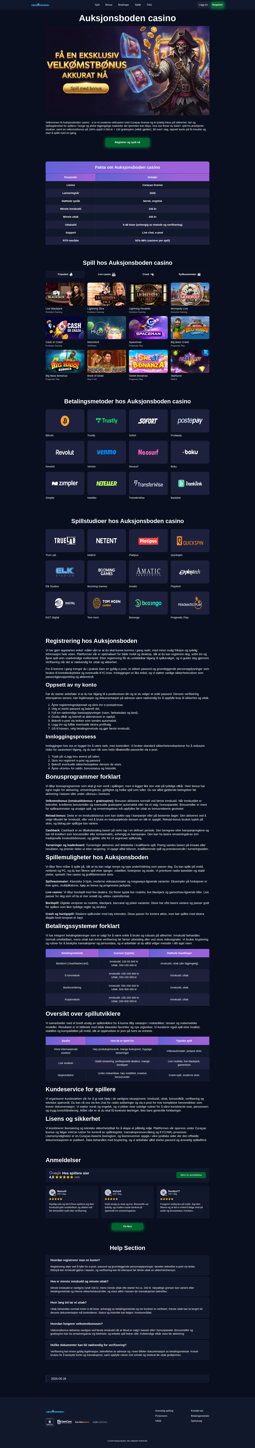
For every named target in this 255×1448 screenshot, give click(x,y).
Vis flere (127, 1226)
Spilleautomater (187, 274)
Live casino (104, 274)
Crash (146, 274)
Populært (63, 274)
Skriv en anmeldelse (191, 1175)
